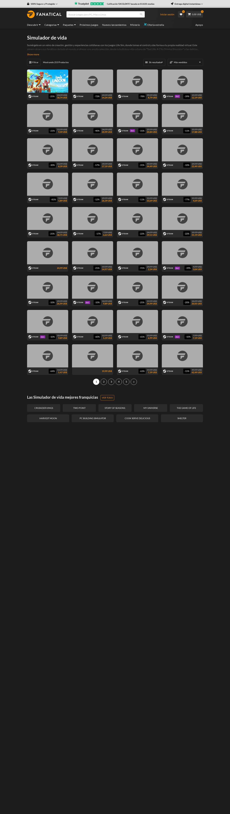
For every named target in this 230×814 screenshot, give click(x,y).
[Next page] (134, 382)
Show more (33, 54)
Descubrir (32, 24)
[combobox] (115, 14)
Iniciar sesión (167, 14)
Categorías (50, 24)
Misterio (135, 24)
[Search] (141, 14)
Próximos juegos (89, 24)
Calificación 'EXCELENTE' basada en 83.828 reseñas (130, 4)
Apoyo (199, 24)
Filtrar (35, 62)
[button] (42, 4)
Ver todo (107, 397)
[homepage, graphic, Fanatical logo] (44, 14)
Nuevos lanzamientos (114, 24)
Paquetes (68, 24)
